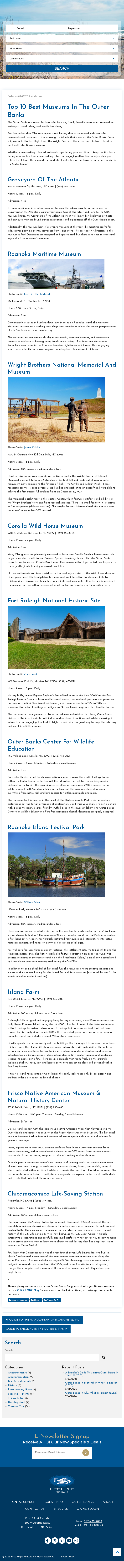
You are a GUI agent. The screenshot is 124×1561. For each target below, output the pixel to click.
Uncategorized (16, 1402)
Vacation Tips (16, 1406)
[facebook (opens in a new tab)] (48, 1540)
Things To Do (53, 1300)
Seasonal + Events (18, 1394)
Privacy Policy (67, 1556)
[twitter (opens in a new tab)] (55, 1540)
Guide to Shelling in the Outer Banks (35, 1328)
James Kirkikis (32, 447)
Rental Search (23, 1502)
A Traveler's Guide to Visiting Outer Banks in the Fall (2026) (91, 1374)
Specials (61, 1509)
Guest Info (54, 1502)
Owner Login (88, 1509)
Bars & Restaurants (19, 1381)
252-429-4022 (93, 1521)
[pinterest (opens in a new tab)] (62, 1540)
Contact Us (35, 1509)
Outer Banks (83, 1502)
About (108, 1502)
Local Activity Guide (20, 1389)
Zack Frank (30, 674)
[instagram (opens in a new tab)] (76, 1540)
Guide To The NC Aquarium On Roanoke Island (44, 1319)
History (37, 1300)
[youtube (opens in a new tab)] (69, 1540)
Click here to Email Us (89, 1524)
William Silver (32, 902)
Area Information (19, 1300)
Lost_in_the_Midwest (37, 294)
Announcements (17, 1373)
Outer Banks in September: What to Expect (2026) (91, 1384)
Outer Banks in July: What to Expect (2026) (91, 1393)
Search (62, 68)
